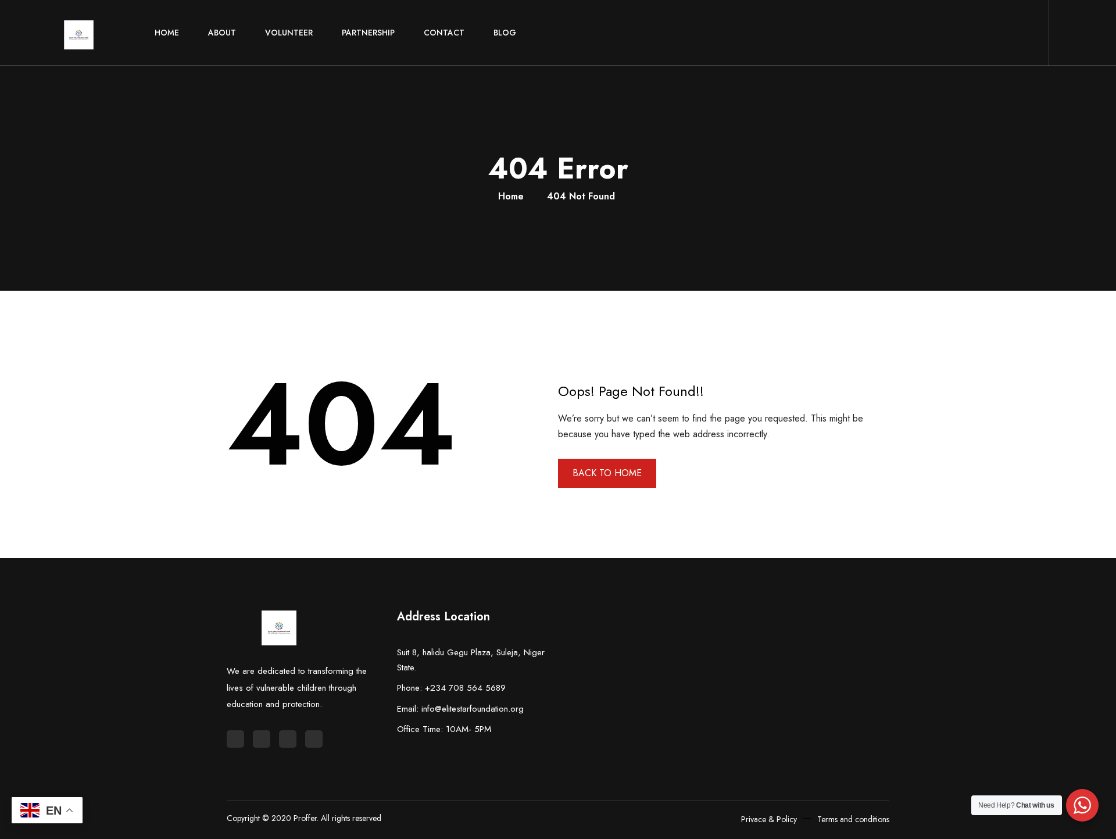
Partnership (368, 32)
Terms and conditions (853, 819)
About (222, 32)
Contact (444, 32)
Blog (504, 32)
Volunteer (289, 32)
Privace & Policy (769, 819)
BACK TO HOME (607, 473)
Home (167, 32)
